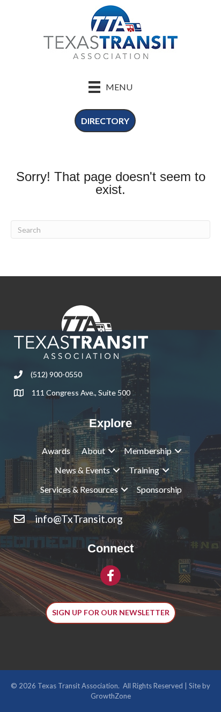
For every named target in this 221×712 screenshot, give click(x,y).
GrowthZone (111, 696)
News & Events (82, 470)
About (93, 450)
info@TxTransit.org (79, 519)
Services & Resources (79, 489)
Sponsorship (159, 489)
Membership (148, 450)
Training (144, 470)
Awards (56, 450)
